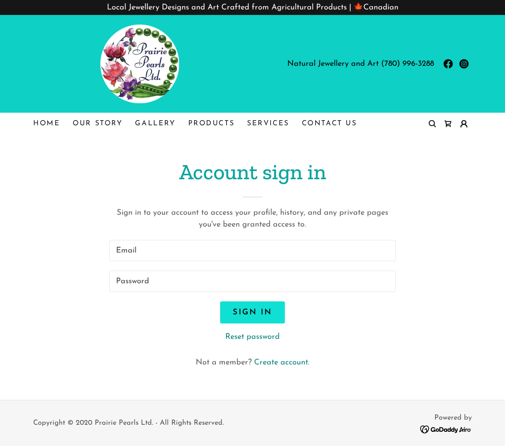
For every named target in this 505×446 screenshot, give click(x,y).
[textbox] (252, 250)
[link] (139, 63)
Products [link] (211, 123)
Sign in (252, 312)
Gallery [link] (155, 123)
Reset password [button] (252, 337)
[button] (464, 124)
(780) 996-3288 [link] (407, 64)
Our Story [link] (97, 123)
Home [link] (46, 123)
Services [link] (268, 123)
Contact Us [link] (329, 123)
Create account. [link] (281, 362)
